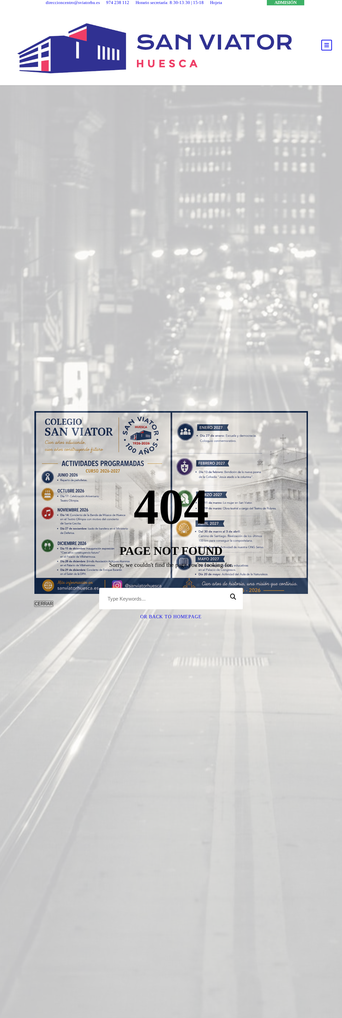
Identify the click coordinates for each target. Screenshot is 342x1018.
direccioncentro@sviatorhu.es (73, 2)
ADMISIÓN (286, 2)
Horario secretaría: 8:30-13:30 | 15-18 (170, 2)
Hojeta (216, 2)
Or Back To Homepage (171, 616)
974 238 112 (117, 2)
